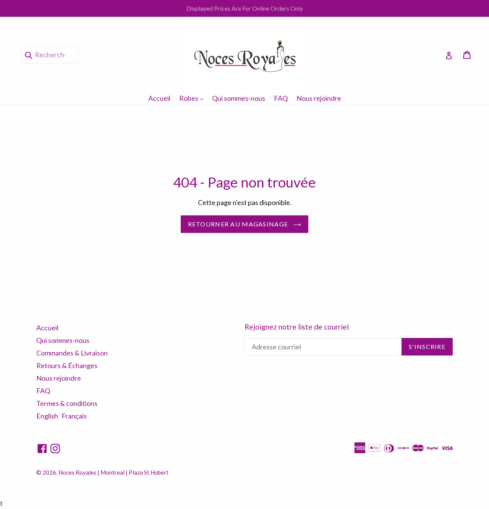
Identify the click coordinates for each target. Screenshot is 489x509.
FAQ (281, 98)
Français (74, 416)
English (47, 416)
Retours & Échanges (66, 365)
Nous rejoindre (318, 98)
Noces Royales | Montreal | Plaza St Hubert (113, 472)
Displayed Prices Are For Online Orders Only (244, 8)
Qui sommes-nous (238, 98)
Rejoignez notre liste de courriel (296, 327)
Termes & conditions (66, 403)
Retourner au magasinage (239, 224)
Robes (193, 98)
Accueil (159, 98)
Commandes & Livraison (72, 353)
